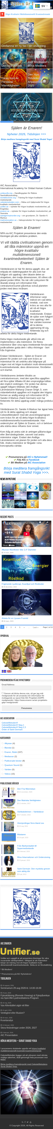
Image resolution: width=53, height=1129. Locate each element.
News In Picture (8, 479)
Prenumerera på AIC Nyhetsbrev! (17, 974)
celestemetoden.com (9, 202)
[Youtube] (30, 1122)
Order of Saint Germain (12, 729)
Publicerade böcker (13, 761)
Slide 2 (20, 122)
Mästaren (21, 834)
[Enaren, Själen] (26, 4)
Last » (35, 627)
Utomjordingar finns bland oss (30, 823)
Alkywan (8, 743)
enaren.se (4, 211)
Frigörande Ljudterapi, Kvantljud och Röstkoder (23, 584)
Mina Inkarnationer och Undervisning (33, 857)
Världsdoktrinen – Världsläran (30, 812)
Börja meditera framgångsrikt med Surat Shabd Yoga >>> (26, 470)
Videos (8, 774)
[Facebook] (25, 1122)
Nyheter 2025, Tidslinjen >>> (26, 134)
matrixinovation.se (8, 220)
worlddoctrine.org (8, 197)
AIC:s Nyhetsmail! (37, 457)
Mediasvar (9, 756)
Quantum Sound (12, 765)
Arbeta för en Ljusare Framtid (15, 618)
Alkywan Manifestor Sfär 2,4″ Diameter (19, 550)
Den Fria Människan (26, 789)
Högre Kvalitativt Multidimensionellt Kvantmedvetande (28, 14)
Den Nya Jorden (11, 65)
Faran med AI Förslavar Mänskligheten (10, 82)
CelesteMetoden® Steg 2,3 (14, 727)
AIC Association (36, 462)
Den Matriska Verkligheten (29, 800)
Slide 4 (46, 122)
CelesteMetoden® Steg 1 (13, 725)
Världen (8, 769)
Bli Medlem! (7, 969)
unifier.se (4, 206)
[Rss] (22, 1122)
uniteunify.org (6, 193)
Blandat (8, 748)
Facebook (34, 459)
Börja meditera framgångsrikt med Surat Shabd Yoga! (26, 139)
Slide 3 (33, 122)
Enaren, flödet (11, 752)
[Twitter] (27, 1122)
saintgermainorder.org (10, 215)
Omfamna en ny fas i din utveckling (23, 45)
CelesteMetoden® (10, 723)
